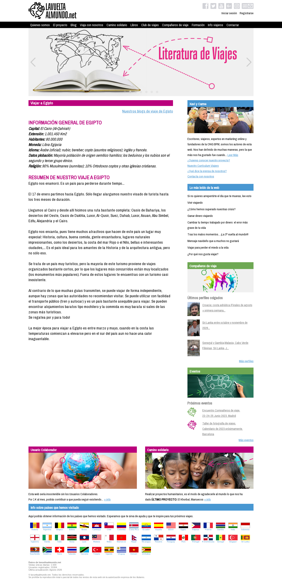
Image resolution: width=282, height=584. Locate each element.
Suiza (59, 554)
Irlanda (47, 542)
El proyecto (60, 25)
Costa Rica (134, 530)
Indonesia (245, 530)
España (158, 530)
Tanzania (84, 554)
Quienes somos (40, 25)
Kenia (72, 542)
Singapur (233, 542)
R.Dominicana (208, 542)
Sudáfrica (47, 554)
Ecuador (146, 530)
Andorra (34, 530)
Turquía (96, 554)
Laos (84, 542)
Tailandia (72, 554)
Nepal (133, 542)
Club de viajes (150, 25)
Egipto (183, 530)
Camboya (96, 530)
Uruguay (121, 554)
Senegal (220, 542)
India (233, 530)
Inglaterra (35, 542)
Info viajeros (215, 25)
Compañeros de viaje (175, 25)
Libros (134, 25)
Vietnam (133, 554)
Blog (74, 25)
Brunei (84, 530)
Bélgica (59, 530)
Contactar (232, 25)
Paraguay (171, 542)
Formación (198, 25)
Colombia (121, 530)
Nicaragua (146, 542)
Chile (109, 530)
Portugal (195, 542)
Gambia (220, 530)
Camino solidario (117, 25)
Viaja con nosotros (91, 25)
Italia (59, 542)
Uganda (109, 554)
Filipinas (195, 530)
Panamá (158, 542)
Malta (109, 542)
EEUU (171, 530)
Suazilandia (35, 554)
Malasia (96, 542)
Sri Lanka (245, 542)
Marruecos (121, 542)
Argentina (47, 530)
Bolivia (72, 530)
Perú (183, 542)
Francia (208, 530)
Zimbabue (146, 554)
